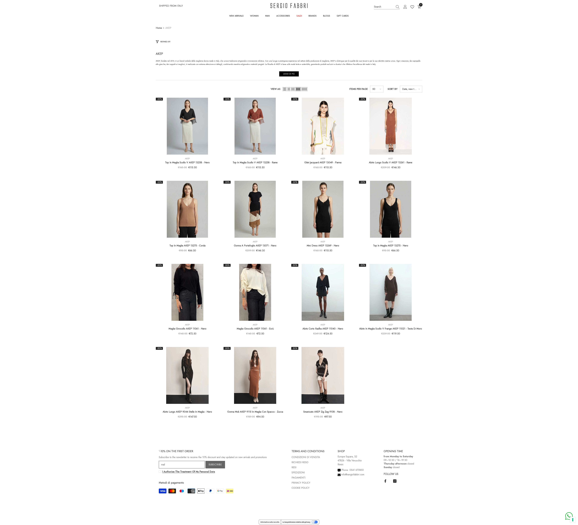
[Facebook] (385, 481)
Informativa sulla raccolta (269, 522)
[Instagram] (394, 481)
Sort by (393, 89)
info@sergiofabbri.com (352, 474)
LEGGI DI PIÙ (289, 74)
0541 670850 (357, 470)
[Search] (387, 7)
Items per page (358, 89)
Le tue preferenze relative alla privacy (296, 522)
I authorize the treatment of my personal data (188, 471)
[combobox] (384, 7)
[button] (285, 89)
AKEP (168, 28)
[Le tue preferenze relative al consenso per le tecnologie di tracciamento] (573, 520)
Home (159, 28)
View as (275, 89)
